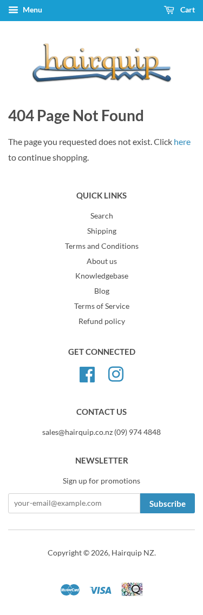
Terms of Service (101, 306)
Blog (101, 291)
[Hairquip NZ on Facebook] (87, 372)
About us (102, 261)
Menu (31, 9)
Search (101, 215)
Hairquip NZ (133, 552)
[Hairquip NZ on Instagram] (116, 372)
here (182, 141)
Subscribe (167, 503)
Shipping (101, 231)
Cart (187, 9)
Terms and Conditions (102, 246)
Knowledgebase (101, 276)
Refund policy (101, 321)
